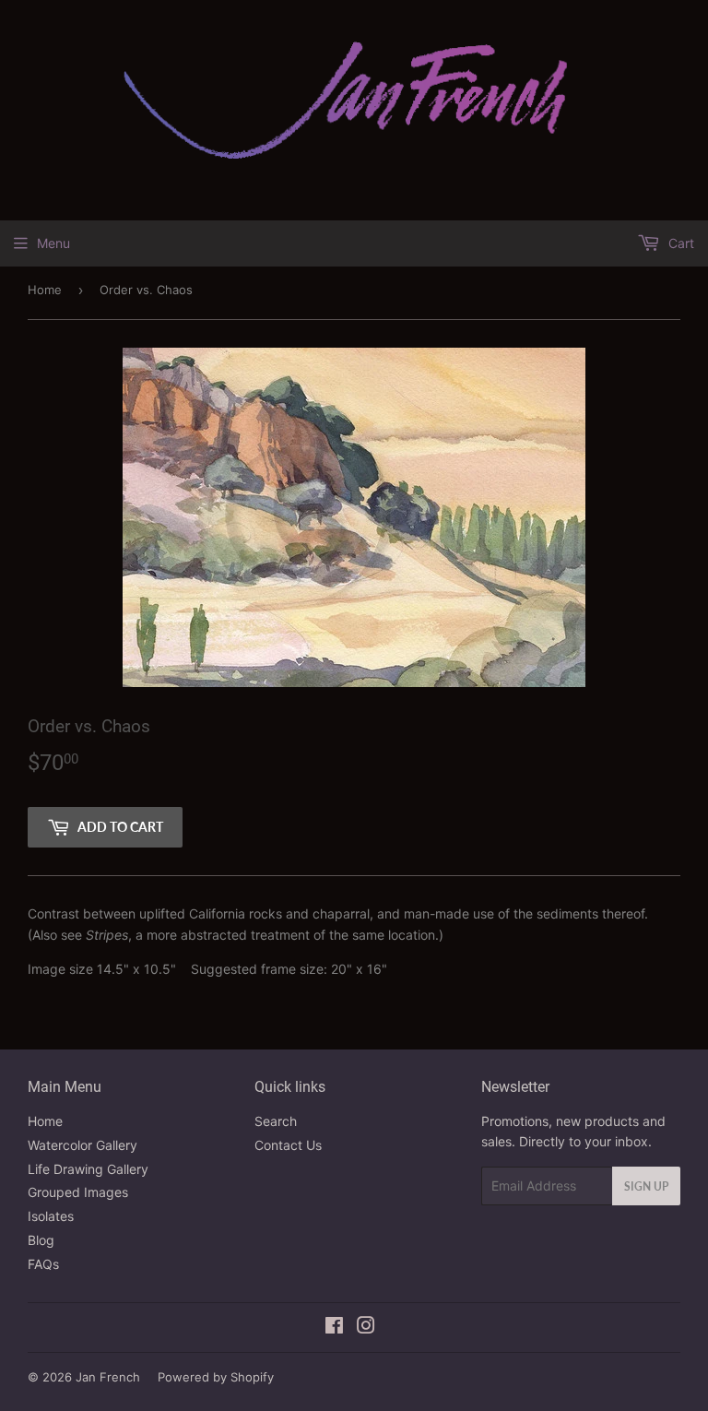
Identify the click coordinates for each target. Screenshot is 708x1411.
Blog (41, 1240)
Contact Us (288, 1145)
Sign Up (646, 1186)
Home (45, 289)
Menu (53, 243)
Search (275, 1121)
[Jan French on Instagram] (366, 1327)
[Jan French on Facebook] (334, 1327)
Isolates (51, 1216)
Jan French (108, 1377)
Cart (679, 243)
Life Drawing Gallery (88, 1169)
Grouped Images (78, 1192)
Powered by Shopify (216, 1377)
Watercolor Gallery (82, 1145)
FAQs (43, 1264)
